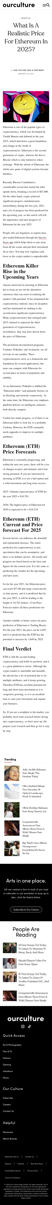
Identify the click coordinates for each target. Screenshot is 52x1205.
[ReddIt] (30, 63)
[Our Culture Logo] (19, 4)
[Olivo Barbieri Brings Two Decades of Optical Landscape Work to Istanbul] (11, 791)
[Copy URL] (37, 63)
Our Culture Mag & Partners (28, 70)
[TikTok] (29, 1026)
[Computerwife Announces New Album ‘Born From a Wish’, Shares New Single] (11, 828)
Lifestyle (26, 18)
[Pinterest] (24, 63)
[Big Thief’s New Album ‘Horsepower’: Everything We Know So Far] (11, 848)
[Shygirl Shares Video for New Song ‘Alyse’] (10, 963)
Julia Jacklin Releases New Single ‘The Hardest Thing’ (34, 773)
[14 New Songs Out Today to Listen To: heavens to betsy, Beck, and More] (10, 948)
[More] (44, 63)
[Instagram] (23, 1026)
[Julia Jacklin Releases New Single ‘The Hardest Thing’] (11, 773)
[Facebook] (17, 63)
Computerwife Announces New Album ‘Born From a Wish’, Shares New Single (33, 829)
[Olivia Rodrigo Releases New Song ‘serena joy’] (11, 809)
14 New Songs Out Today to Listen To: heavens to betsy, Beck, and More (32, 949)
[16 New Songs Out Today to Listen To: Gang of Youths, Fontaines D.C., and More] (10, 977)
